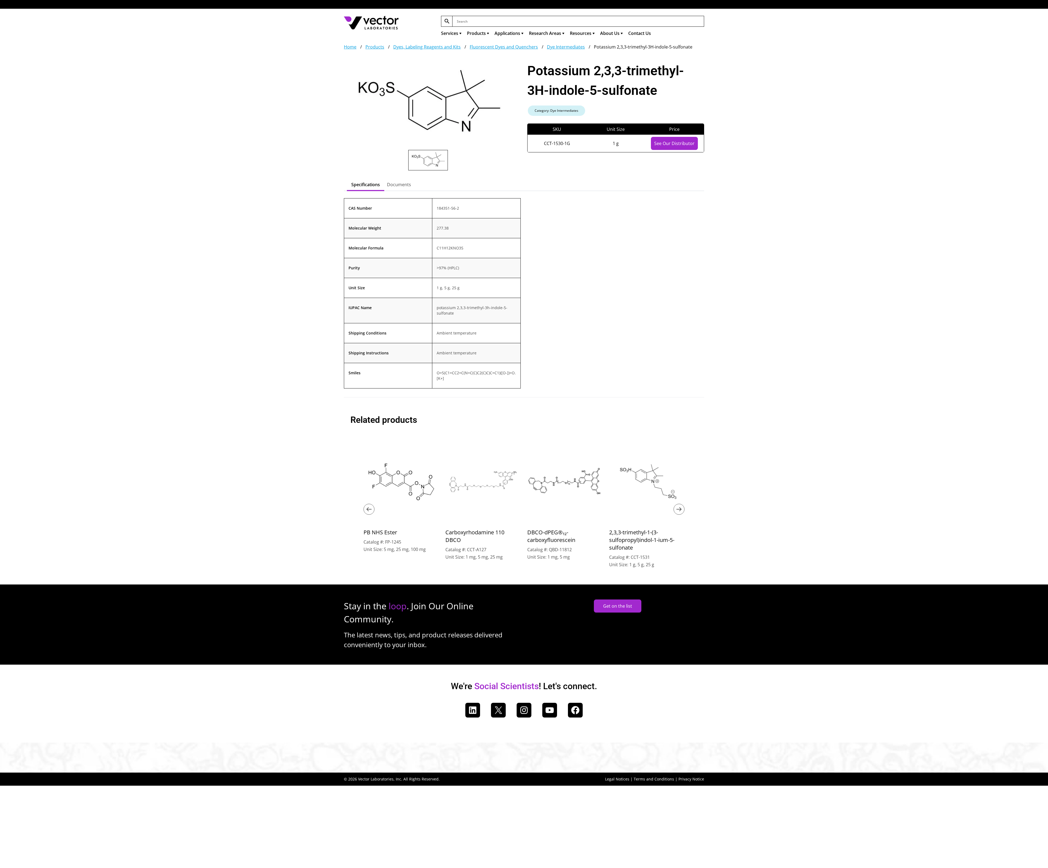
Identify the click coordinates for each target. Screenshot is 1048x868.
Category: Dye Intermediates (556, 110)
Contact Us (639, 33)
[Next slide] (679, 509)
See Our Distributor (674, 143)
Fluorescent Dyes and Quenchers (504, 47)
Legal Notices (617, 779)
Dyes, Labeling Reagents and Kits (427, 47)
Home (350, 47)
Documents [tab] (399, 185)
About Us (610, 33)
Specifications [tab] (365, 185)
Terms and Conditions (654, 779)
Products (476, 33)
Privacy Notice (691, 779)
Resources (580, 33)
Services (449, 33)
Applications (507, 33)
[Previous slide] (369, 509)
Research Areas (545, 33)
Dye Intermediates (566, 47)
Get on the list (617, 606)
